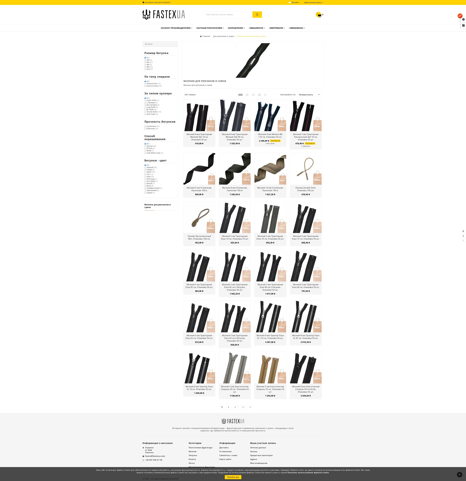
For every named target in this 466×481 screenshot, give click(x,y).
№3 (149, 60)
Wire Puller (152, 114)
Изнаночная (153, 83)
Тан (150, 174)
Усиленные (153, 126)
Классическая (154, 86)
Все (148, 57)
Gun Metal (152, 181)
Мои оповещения (258, 463)
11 (243, 407)
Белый (150, 183)
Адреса (253, 459)
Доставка (224, 447)
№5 (150, 62)
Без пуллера (153, 105)
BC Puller (151, 109)
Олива (150, 169)
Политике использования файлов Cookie (308, 473)
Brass (150, 186)
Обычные (152, 128)
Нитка (192, 463)
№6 (149, 64)
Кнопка (192, 459)
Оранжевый (153, 190)
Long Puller (152, 107)
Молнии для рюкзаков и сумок (157, 206)
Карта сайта (225, 459)
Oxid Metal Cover (155, 153)
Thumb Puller (154, 112)
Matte (150, 150)
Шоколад (151, 179)
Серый (151, 193)
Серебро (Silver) (154, 188)
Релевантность (309, 94)
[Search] (257, 14)
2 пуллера (152, 102)
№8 (150, 67)
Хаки (150, 176)
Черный (152, 167)
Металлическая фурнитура (202, 467)
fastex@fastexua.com (155, 456)
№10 (150, 69)
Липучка (193, 455)
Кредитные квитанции (261, 455)
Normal (151, 146)
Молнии (193, 451)
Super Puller (153, 100)
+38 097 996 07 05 (153, 460)
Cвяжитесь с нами (228, 455)
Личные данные (258, 447)
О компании (225, 451)
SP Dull (151, 148)
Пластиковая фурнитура (200, 447)
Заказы (253, 451)
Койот (151, 172)
